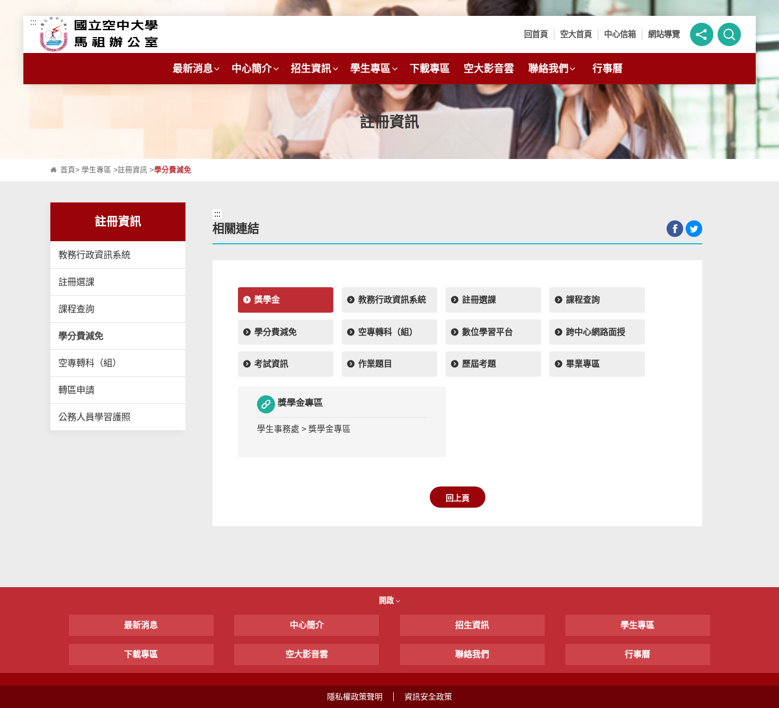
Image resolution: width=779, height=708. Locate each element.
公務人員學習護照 (94, 417)
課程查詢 (76, 309)
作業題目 (375, 363)
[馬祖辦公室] (126, 34)
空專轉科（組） (89, 363)
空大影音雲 (489, 68)
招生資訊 (311, 68)
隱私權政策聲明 (355, 696)
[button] (701, 34)
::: (33, 21)
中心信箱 (620, 34)
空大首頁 (576, 34)
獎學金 (267, 299)
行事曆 (607, 68)
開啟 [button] (387, 600)
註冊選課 (76, 282)
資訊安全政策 (428, 696)
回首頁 (536, 34)
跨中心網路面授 (595, 332)
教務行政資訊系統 (94, 255)
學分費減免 (80, 336)
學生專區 (370, 68)
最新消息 (193, 68)
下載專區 (430, 68)
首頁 (67, 170)
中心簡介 (252, 68)
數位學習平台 (487, 332)
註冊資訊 (132, 170)
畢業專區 (583, 363)
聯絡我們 (548, 68)
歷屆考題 (479, 363)
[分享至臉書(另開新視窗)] (675, 228)
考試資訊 (271, 363)
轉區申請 (76, 390)
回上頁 (458, 497)
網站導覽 (664, 34)
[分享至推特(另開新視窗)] (694, 228)
